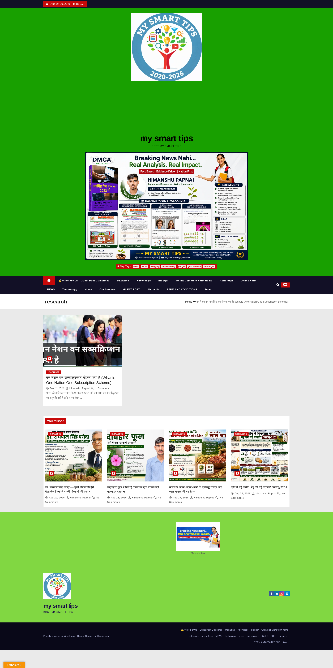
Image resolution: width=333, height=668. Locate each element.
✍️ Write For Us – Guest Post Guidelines (83, 280)
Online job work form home (194, 280)
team (208, 289)
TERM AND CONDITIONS (182, 289)
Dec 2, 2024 (57, 388)
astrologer (209, 266)
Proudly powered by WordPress (59, 636)
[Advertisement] (166, 106)
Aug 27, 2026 (181, 497)
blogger (163, 280)
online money (168, 266)
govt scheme (194, 266)
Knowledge (144, 280)
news (136, 266)
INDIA (144, 266)
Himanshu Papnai (80, 388)
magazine (123, 280)
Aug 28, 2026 (119, 497)
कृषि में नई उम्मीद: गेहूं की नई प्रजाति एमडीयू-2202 (259, 487)
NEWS (51, 289)
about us (153, 289)
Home (188, 301)
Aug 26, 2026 (243, 493)
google (181, 266)
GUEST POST (131, 289)
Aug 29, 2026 (57, 497)
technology (69, 289)
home (88, 289)
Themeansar (103, 636)
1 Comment (102, 388)
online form (248, 280)
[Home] (49, 280)
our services (108, 289)
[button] (277, 284)
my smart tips (166, 138)
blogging (155, 266)
